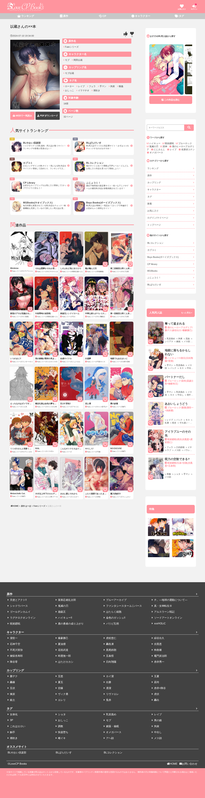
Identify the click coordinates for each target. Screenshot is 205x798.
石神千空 (14, 644)
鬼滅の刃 (154, 146)
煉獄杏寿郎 (16, 655)
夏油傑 (61, 644)
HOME (16, 506)
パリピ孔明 (112, 623)
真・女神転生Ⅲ (162, 605)
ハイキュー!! (64, 617)
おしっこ (69, 90)
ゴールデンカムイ (19, 611)
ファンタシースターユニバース (123, 605)
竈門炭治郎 (160, 655)
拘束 (112, 86)
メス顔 (157, 738)
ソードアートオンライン (167, 617)
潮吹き (96, 90)
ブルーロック (185, 143)
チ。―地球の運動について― (170, 600)
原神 (165, 146)
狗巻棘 (157, 650)
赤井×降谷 (159, 688)
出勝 (108, 682)
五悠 (60, 676)
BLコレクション (155, 243)
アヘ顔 (109, 738)
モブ (67, 60)
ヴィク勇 (62, 694)
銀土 (12, 700)
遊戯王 (61, 611)
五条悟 (109, 655)
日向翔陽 (110, 661)
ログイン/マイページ (157, 217)
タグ (149, 196)
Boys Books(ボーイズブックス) (163, 257)
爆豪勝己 (62, 638)
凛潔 (108, 688)
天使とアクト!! (18, 600)
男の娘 (157, 720)
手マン (102, 86)
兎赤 (108, 700)
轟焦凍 (109, 644)
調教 (60, 726)
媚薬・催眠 (112, 726)
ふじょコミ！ (154, 277)
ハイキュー (155, 143)
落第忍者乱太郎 (66, 600)
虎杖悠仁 (110, 638)
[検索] (189, 127)
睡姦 (120, 86)
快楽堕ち (62, 732)
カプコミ (151, 250)
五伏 (12, 688)
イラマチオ (83, 90)
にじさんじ (160, 149)
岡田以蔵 (77, 60)
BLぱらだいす (154, 284)
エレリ (61, 700)
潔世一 (13, 638)
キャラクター (154, 189)
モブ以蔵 (69, 73)
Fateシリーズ (71, 47)
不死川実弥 (16, 650)
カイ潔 (109, 676)
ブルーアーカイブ (116, 600)
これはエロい (17, 726)
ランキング (153, 168)
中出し (157, 732)
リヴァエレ (112, 694)
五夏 (156, 676)
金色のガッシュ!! (115, 617)
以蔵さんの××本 (54, 506)
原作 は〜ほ (26, 506)
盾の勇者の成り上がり (70, 623)
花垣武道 (62, 650)
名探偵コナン (188, 149)
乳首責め (110, 714)
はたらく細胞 (113, 611)
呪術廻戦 (170, 143)
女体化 (13, 714)
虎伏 (156, 694)
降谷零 (13, 661)
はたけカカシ (65, 661)
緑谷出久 (158, 638)
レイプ (81, 86)
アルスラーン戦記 (164, 611)
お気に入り (153, 210)
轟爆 (12, 682)
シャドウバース (18, 605)
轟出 (156, 700)
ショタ (61, 714)
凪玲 (156, 682)
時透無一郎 (64, 655)
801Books (152, 271)
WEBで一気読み (23, 115)
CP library (152, 264)
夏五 (60, 682)
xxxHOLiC (159, 623)
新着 (149, 203)
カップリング (154, 182)
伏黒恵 (157, 644)
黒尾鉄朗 (110, 650)
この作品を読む (172, 99)
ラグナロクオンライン (22, 617)
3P (11, 720)
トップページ (154, 225)
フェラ (91, 86)
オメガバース (156, 152)
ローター (69, 86)
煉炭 (12, 694)
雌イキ (61, 738)
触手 (12, 732)
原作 (149, 175)
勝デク (13, 676)
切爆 (60, 688)
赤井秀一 (158, 661)
